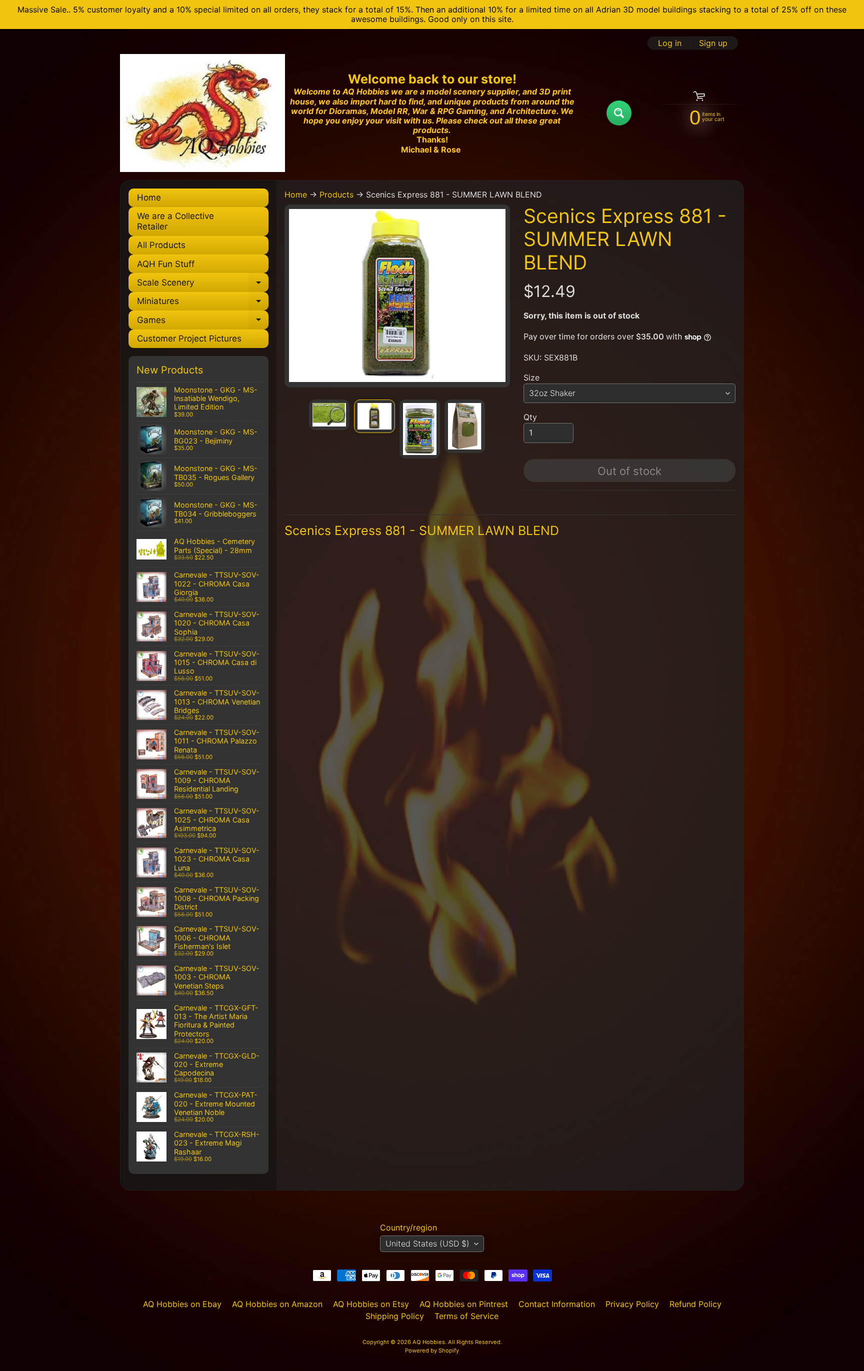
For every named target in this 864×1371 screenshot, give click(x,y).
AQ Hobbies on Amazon (277, 1304)
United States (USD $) (428, 1243)
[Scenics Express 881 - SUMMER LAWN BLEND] (329, 415)
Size (532, 377)
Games (202, 322)
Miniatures (202, 303)
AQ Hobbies (428, 1342)
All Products (161, 245)
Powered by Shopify (432, 1350)
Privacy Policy (632, 1304)
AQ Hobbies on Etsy (371, 1304)
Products (337, 195)
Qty (530, 417)
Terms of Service (466, 1316)
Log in (670, 43)
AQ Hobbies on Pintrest (464, 1304)
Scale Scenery (202, 285)
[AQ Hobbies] (202, 113)
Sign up (713, 43)
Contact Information (556, 1304)
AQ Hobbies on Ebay (182, 1304)
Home (149, 197)
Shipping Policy (395, 1316)
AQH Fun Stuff (165, 264)
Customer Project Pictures (189, 339)
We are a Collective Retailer (175, 221)
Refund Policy (696, 1304)
